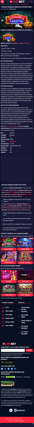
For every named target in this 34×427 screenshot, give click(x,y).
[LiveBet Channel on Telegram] (12, 369)
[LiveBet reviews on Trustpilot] (16, 377)
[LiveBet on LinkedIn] (2, 369)
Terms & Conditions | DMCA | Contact (17, 418)
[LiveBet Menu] (2, 1)
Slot (18, 43)
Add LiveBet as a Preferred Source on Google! (15, 358)
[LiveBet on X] (5, 369)
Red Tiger (17, 4)
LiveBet (2, 4)
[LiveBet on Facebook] (9, 369)
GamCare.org (9, 405)
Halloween (13, 141)
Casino (7, 4)
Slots (12, 4)
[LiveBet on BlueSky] (15, 369)
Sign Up (29, 350)
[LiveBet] (17, 1)
